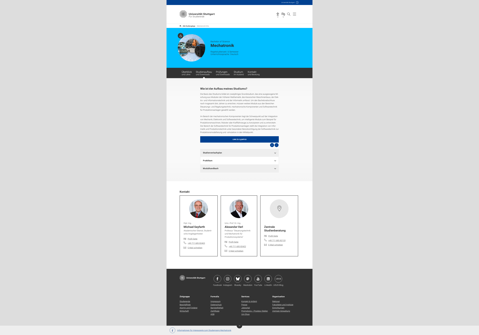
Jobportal (245, 307)
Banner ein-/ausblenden (239, 325)
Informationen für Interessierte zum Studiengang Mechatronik (204, 330)
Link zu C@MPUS (239, 139)
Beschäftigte (185, 304)
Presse (244, 304)
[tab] (239, 153)
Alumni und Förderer (188, 307)
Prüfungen (223, 73)
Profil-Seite (192, 238)
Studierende (185, 301)
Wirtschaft (184, 311)
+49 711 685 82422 (237, 246)
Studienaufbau (204, 73)
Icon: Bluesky (237, 279)
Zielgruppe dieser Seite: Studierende (180, 36)
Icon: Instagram (227, 279)
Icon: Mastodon (248, 279)
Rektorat (276, 301)
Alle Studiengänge (189, 26)
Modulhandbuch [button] (211, 168)
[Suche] (288, 14)
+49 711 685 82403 (196, 243)
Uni (288, 2)
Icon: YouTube (258, 279)
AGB (212, 314)
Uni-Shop (245, 314)
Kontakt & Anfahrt (249, 301)
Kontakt (254, 73)
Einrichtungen (278, 307)
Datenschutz (216, 304)
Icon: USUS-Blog (278, 279)
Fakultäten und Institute (282, 304)
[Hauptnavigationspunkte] (294, 14)
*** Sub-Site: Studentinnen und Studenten (180, 26)
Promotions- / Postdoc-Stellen (254, 311)
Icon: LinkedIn (268, 279)
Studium (239, 73)
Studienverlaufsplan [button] (212, 152)
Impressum (216, 301)
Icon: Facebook (217, 279)
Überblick (187, 73)
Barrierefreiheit (217, 307)
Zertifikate (215, 311)
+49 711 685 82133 (277, 240)
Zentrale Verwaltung (281, 311)
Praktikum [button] (208, 160)
